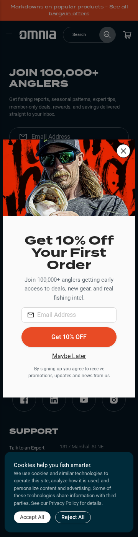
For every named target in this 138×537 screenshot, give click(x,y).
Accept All (32, 517)
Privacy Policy (64, 503)
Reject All (73, 517)
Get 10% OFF (69, 337)
